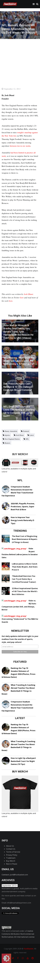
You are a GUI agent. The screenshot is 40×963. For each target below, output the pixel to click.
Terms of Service (13, 852)
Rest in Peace (11, 864)
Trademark (10, 858)
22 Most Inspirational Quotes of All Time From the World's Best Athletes (25, 591)
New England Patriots (12, 439)
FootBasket (28, 948)
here (22, 297)
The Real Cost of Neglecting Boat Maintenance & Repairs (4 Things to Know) (24, 539)
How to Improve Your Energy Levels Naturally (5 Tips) (22, 520)
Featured (26, 431)
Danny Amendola (11, 431)
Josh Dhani (28, 294)
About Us (10, 846)
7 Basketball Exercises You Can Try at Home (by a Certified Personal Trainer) (24, 579)
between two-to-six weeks (20, 146)
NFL (27, 439)
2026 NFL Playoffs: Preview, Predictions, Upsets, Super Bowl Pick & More (23, 506)
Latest (32, 435)
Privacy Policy (11, 855)
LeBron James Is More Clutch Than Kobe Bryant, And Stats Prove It (24, 567)
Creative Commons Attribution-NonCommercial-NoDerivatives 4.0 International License (18, 934)
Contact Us (10, 849)
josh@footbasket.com (19, 874)
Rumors (7, 443)
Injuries (7, 435)
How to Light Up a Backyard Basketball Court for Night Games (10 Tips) (23, 761)
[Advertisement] (20, 60)
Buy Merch (10, 861)
